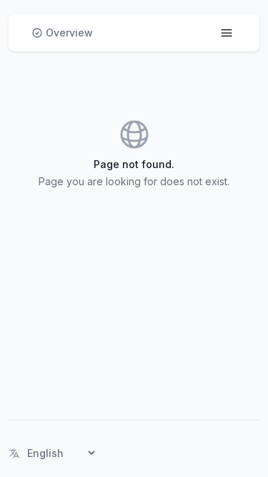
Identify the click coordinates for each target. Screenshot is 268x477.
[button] (62, 33)
